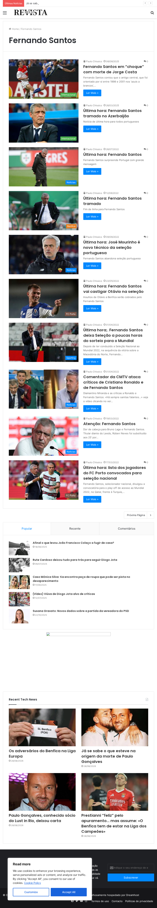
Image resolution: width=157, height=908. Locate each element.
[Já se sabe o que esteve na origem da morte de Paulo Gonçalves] (114, 727)
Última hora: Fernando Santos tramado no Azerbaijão (112, 113)
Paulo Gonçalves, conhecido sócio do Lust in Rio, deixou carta (42, 818)
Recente (75, 528)
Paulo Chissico (94, 61)
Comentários (126, 528)
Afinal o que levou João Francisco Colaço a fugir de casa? (73, 543)
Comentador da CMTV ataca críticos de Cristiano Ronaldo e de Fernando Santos (113, 382)
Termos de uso (100, 901)
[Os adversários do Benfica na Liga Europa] (42, 727)
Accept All (68, 892)
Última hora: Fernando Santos (112, 154)
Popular (27, 528)
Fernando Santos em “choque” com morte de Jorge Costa (113, 69)
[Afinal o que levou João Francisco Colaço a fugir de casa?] (19, 548)
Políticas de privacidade (139, 901)
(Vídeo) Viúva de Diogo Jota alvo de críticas (64, 594)
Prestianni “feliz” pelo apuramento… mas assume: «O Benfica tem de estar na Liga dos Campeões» (113, 823)
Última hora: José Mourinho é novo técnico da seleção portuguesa (111, 247)
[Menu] (5, 14)
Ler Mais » (92, 92)
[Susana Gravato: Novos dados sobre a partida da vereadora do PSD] (19, 616)
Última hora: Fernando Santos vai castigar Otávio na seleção (113, 288)
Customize (31, 892)
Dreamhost (132, 895)
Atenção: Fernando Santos (109, 423)
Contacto (117, 901)
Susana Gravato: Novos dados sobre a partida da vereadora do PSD (81, 611)
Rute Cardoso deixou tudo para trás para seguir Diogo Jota (75, 560)
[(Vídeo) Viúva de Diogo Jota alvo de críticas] (19, 599)
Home (15, 28)
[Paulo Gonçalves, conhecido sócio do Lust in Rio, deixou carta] (42, 792)
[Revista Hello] (30, 13)
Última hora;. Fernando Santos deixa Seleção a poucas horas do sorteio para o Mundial (113, 335)
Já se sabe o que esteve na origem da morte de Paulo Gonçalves (65, 3)
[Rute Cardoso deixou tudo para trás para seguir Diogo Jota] (19, 565)
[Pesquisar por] (152, 14)
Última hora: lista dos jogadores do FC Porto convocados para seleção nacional (114, 473)
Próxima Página (136, 515)
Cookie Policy (32, 882)
